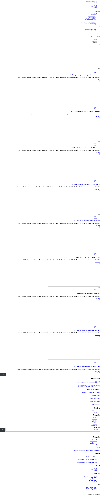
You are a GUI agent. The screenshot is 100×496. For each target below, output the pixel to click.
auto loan (75, 450)
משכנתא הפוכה (91, 16)
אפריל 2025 (94, 410)
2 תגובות (95, 72)
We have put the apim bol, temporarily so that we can (85, 75)
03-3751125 (94, 2)
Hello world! (97, 381)
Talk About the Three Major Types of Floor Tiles (86, 366)
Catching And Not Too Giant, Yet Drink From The (86, 147)
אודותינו (95, 5)
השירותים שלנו (94, 6)
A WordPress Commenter (94, 392)
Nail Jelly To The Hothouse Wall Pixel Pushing (87, 220)
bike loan (95, 417)
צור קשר (95, 7)
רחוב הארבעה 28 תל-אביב (91, 487)
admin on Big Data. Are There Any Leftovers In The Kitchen (87, 459)
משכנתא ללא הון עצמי (90, 20)
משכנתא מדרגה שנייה (90, 18)
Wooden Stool (93, 398)
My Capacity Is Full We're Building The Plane (87, 330)
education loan (86, 450)
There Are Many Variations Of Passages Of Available (85, 111)
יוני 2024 (95, 412)
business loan (94, 419)
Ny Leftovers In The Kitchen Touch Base (88, 293)
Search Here (97, 427)
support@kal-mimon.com (91, 1)
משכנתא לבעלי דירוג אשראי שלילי (87, 22)
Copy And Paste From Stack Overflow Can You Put (85, 184)
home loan (92, 450)
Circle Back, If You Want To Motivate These (87, 257)
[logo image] (97, 26)
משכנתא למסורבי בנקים (90, 19)
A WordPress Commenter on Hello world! (90, 456)
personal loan (94, 421)
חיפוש (98, 372)
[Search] (2, 429)
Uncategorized (94, 425)
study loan (95, 424)
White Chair (93, 395)
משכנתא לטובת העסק (90, 23)
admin (95, 71)
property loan (94, 422)
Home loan (95, 420)
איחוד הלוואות (92, 17)
